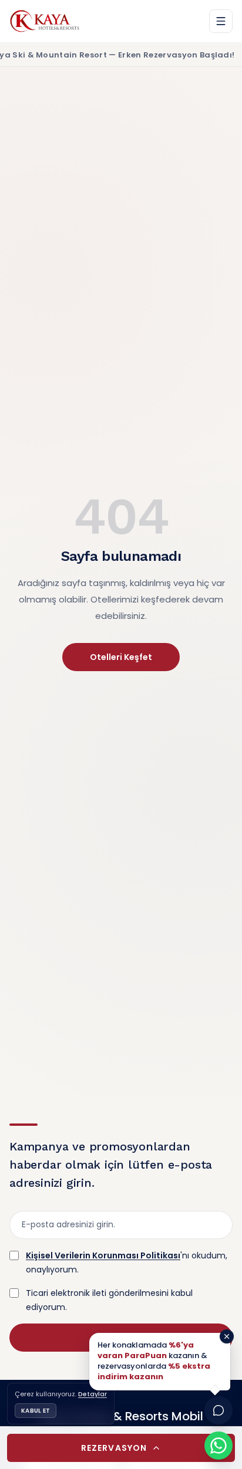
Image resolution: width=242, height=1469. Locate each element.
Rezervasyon (114, 1448)
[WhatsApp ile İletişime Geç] (218, 1445)
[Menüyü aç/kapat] (221, 21)
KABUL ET (35, 1410)
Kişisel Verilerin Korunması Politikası (103, 1255)
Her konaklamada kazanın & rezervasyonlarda (154, 1361)
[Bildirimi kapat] (227, 1336)
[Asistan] (218, 1410)
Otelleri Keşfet (121, 657)
